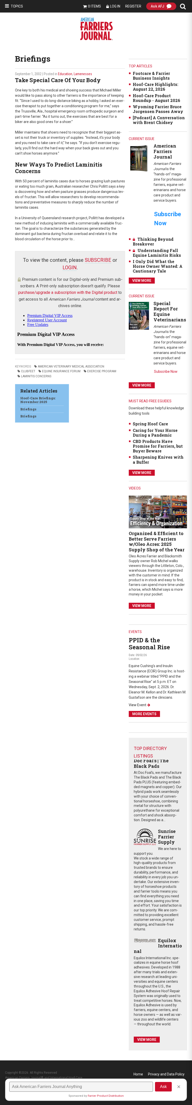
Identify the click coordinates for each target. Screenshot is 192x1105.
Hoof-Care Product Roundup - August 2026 (156, 98)
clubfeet (28, 371)
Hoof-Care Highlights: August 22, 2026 (155, 87)
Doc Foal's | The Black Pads (151, 763)
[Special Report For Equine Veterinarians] (139, 315)
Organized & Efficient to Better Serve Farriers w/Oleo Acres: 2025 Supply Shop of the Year (156, 541)
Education (65, 74)
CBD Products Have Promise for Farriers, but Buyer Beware (158, 446)
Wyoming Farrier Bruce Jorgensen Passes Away (158, 109)
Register (133, 6)
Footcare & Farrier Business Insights (151, 76)
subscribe (98, 260)
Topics (17, 6)
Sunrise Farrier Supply (167, 836)
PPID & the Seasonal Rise (149, 643)
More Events (144, 714)
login (69, 268)
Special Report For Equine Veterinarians (170, 311)
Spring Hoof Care (150, 423)
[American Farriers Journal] (139, 158)
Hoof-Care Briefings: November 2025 (38, 400)
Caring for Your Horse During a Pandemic (155, 433)
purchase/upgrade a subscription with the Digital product (67, 292)
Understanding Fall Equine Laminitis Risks (157, 253)
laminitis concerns (36, 376)
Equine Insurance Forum (61, 371)
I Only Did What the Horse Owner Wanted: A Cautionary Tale (157, 266)
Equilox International (158, 945)
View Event (137, 705)
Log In (115, 6)
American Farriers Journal (165, 151)
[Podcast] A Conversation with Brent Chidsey (159, 120)
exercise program (101, 371)
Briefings (28, 409)
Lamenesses (83, 74)
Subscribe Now (166, 372)
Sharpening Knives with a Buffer (158, 459)
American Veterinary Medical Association (71, 366)
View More (141, 281)
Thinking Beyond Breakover (153, 241)
